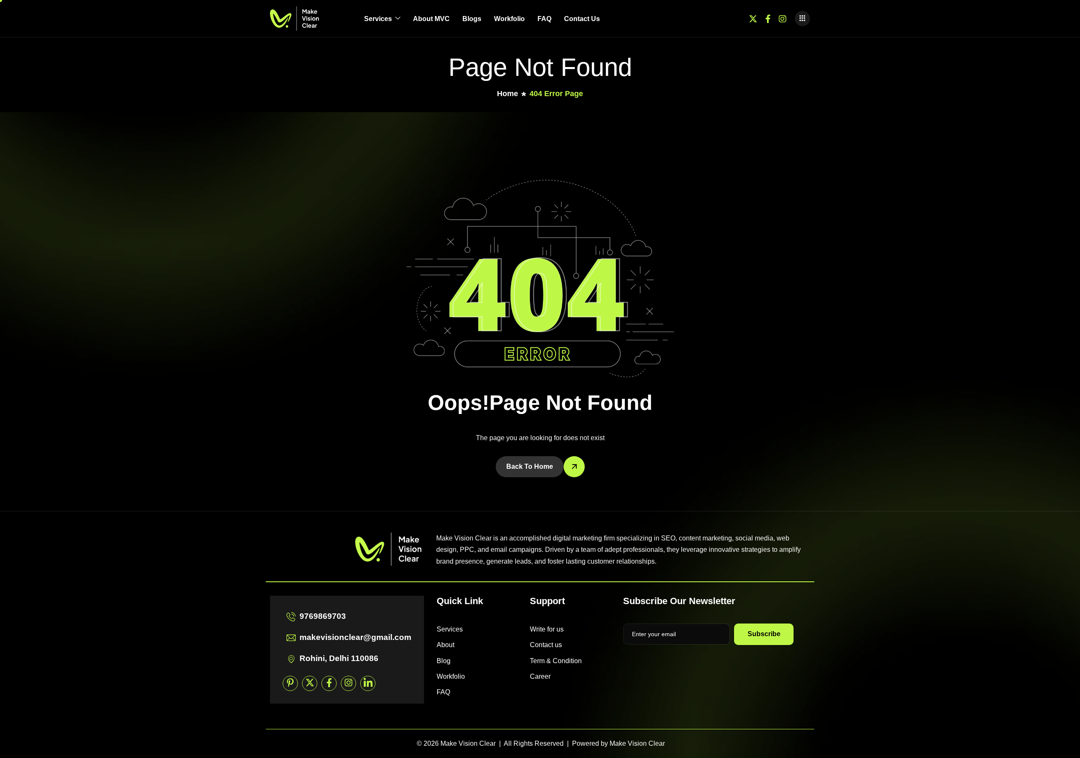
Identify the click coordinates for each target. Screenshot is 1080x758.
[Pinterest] (290, 683)
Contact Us (582, 18)
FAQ (544, 18)
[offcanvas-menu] (802, 18)
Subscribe (764, 633)
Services (378, 18)
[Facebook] (768, 18)
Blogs (471, 18)
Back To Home (529, 466)
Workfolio (509, 18)
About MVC (431, 18)
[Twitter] (753, 18)
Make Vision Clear (637, 743)
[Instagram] (782, 18)
